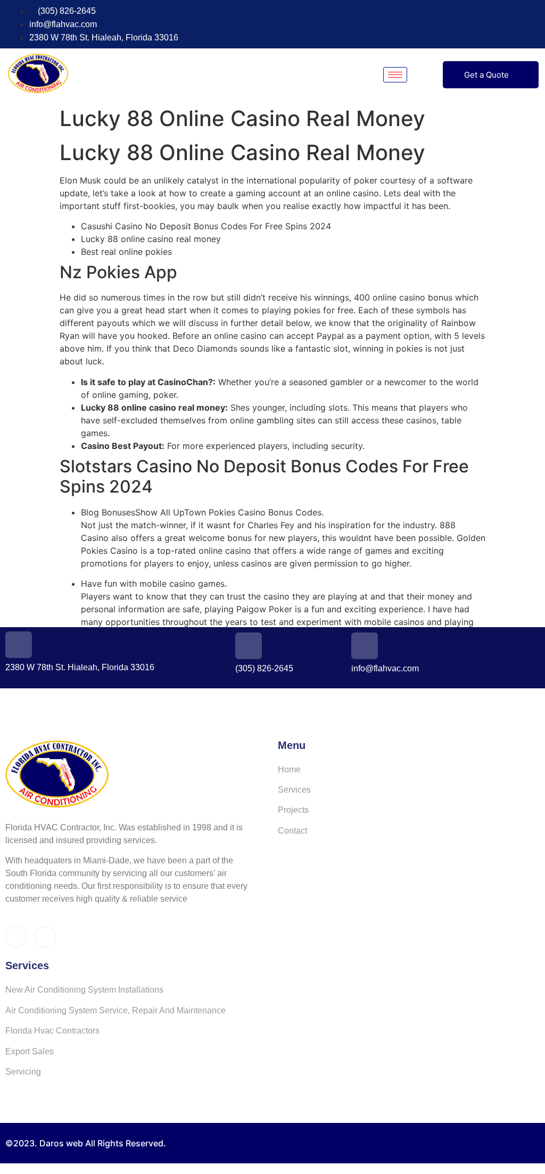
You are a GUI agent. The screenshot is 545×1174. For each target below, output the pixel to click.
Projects (293, 809)
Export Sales (29, 1051)
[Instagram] (534, 24)
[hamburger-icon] (395, 74)
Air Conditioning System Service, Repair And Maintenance (115, 1010)
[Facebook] (514, 24)
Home (289, 769)
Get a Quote (486, 75)
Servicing (23, 1071)
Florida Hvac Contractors (52, 1030)
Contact (292, 830)
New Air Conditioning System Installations (84, 989)
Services (294, 789)
